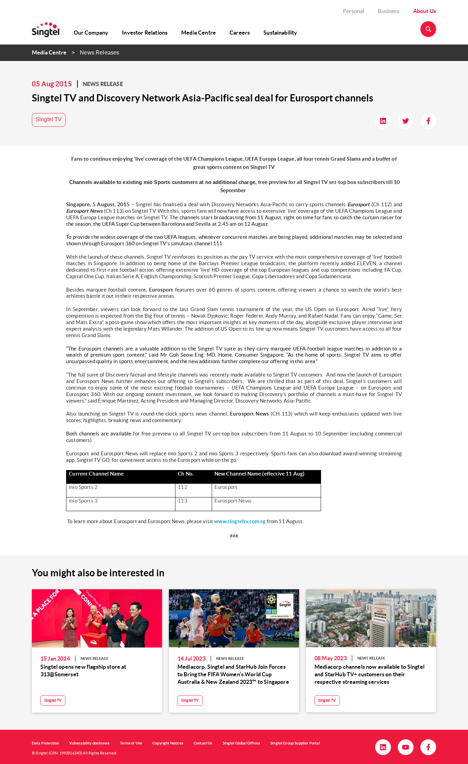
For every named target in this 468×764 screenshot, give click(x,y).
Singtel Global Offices (241, 743)
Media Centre (198, 32)
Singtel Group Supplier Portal (295, 743)
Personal (353, 11)
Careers (240, 32)
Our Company (91, 32)
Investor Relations (145, 32)
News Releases (99, 53)
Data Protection (45, 743)
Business (388, 11)
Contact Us (203, 743)
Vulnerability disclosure (89, 743)
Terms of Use (131, 743)
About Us (424, 11)
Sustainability (280, 32)
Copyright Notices (167, 743)
